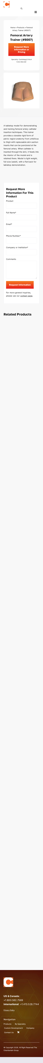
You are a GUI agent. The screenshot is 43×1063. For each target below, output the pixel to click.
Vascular (23, 62)
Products (20, 27)
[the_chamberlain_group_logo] (7, 2)
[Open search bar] (21, 8)
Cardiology (22, 59)
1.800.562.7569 (14, 1000)
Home (12, 27)
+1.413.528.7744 (29, 1004)
